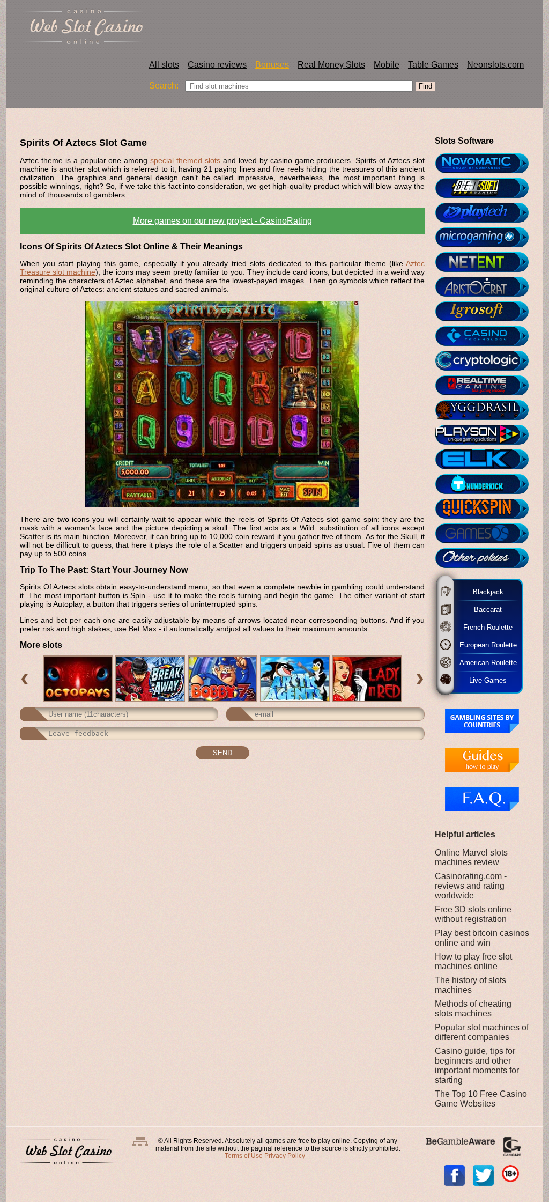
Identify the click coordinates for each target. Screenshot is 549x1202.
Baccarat (482, 609)
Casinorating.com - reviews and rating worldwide (471, 886)
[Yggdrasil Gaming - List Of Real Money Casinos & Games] (487, 410)
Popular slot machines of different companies (482, 1032)
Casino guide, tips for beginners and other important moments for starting (477, 1065)
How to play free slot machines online (473, 961)
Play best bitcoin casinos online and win (482, 937)
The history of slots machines (470, 985)
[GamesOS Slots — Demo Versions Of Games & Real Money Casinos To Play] (487, 533)
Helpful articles (465, 834)
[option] (77, 678)
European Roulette (487, 644)
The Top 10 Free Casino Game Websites (481, 1098)
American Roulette (487, 662)
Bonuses (272, 64)
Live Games (482, 680)
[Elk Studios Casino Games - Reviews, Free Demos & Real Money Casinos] (487, 459)
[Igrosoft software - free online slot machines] (487, 311)
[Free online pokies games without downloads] (487, 558)
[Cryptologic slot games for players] (487, 361)
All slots (164, 64)
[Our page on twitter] (483, 1175)
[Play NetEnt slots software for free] (487, 262)
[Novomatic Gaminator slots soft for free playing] (487, 163)
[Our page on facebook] (454, 1175)
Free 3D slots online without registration (473, 914)
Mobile (386, 64)
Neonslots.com (495, 64)
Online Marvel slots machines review (471, 857)
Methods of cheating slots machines (473, 1008)
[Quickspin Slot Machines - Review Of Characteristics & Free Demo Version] (487, 509)
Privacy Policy (284, 1156)
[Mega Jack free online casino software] (487, 336)
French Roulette (485, 626)
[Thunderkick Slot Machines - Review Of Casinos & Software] (487, 484)
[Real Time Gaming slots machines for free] (487, 385)
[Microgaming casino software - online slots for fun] (487, 237)
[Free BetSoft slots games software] (487, 188)
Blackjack (485, 591)
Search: (164, 85)
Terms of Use (244, 1156)
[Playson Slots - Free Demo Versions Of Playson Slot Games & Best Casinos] (487, 435)
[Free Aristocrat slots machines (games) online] (487, 287)
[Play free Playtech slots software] (487, 213)
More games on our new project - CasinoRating (222, 220)
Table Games (433, 64)
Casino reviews (217, 64)
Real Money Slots (331, 64)
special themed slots (185, 160)
